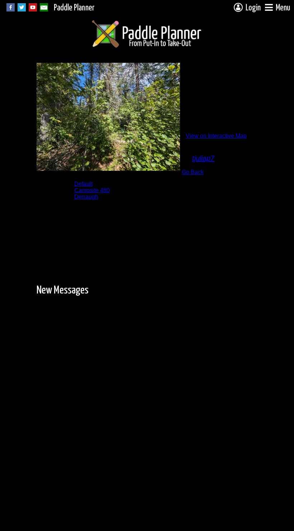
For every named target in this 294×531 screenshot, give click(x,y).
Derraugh (86, 197)
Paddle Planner (74, 8)
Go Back (193, 172)
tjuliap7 (203, 158)
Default (83, 184)
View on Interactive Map (216, 136)
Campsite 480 (92, 190)
